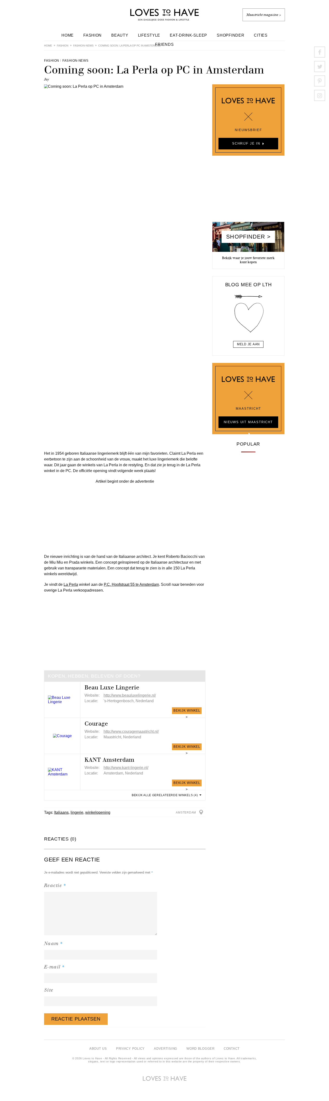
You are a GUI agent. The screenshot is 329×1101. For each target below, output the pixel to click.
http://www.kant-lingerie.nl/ (126, 768)
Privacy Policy (130, 1048)
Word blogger (200, 1048)
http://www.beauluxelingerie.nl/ (130, 695)
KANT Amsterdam (109, 759)
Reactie (55, 885)
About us (98, 1048)
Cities (260, 35)
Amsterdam (186, 812)
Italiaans (61, 812)
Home (67, 35)
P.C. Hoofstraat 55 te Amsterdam (131, 584)
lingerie (77, 812)
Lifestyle (149, 35)
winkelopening (97, 812)
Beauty (119, 35)
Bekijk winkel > (186, 711)
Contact (232, 1048)
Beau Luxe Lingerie (112, 687)
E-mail (54, 967)
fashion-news (83, 45)
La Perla (71, 584)
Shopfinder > (248, 237)
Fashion (92, 35)
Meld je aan (248, 344)
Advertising (165, 1048)
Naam (53, 943)
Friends (164, 44)
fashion (62, 45)
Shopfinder (230, 35)
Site (48, 990)
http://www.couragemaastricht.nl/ (131, 731)
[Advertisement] (124, 518)
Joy (46, 79)
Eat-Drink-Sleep (188, 35)
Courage (96, 723)
